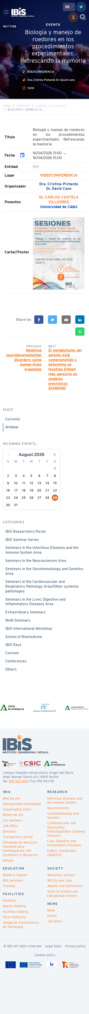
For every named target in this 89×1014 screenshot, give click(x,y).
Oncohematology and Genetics (63, 815)
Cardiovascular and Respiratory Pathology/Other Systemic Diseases (66, 829)
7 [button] (47, 476)
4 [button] (24, 476)
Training (9, 886)
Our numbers (12, 820)
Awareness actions (61, 875)
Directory (9, 831)
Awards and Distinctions (65, 886)
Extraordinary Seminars (25, 612)
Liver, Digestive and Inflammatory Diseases (64, 843)
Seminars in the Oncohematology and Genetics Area (44, 571)
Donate (8, 860)
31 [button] (16, 505)
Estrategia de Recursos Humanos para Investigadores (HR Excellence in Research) (20, 849)
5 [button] (31, 476)
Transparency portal (18, 837)
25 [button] (24, 497)
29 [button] (55, 497)
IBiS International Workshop (28, 628)
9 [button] (8, 483)
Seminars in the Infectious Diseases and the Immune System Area (42, 550)
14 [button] (47, 483)
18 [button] (24, 490)
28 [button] (47, 497)
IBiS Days (13, 645)
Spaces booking (14, 906)
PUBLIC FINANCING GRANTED (61, 853)
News (51, 910)
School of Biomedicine (23, 637)
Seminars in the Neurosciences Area (35, 560)
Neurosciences (58, 808)
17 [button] (16, 490)
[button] (54, 454)
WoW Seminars (17, 620)
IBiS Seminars (13, 880)
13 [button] (39, 483)
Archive (11, 427)
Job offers (10, 826)
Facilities (9, 900)
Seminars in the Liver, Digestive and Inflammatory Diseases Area (35, 601)
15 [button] (55, 483)
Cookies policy (44, 955)
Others (11, 669)
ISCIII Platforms (14, 917)
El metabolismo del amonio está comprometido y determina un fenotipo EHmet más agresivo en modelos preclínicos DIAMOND (65, 369)
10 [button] (16, 483)
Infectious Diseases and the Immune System (64, 800)
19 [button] (31, 490)
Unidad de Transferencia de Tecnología (21, 925)
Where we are (13, 815)
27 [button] (39, 497)
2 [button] (8, 476)
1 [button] (55, 468)
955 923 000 (18, 781)
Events (41, 106)
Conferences (15, 661)
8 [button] (55, 476)
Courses (59, 106)
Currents (12, 419)
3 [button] (16, 476)
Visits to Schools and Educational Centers (62, 893)
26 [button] (31, 497)
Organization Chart (17, 809)
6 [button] (39, 476)
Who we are (11, 798)
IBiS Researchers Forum (25, 531)
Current (23, 106)
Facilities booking (16, 912)
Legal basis (53, 946)
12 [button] (31, 483)
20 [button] (39, 490)
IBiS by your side (59, 880)
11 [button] (23, 483)
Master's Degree (15, 875)
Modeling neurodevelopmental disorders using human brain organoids (24, 359)
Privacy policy (75, 946)
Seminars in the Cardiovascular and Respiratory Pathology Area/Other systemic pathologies (42, 586)
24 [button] (16, 497)
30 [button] (8, 505)
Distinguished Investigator (22, 804)
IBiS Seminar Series (22, 540)
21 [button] (47, 490)
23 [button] (8, 497)
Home (7, 106)
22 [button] (55, 490)
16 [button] (8, 490)
